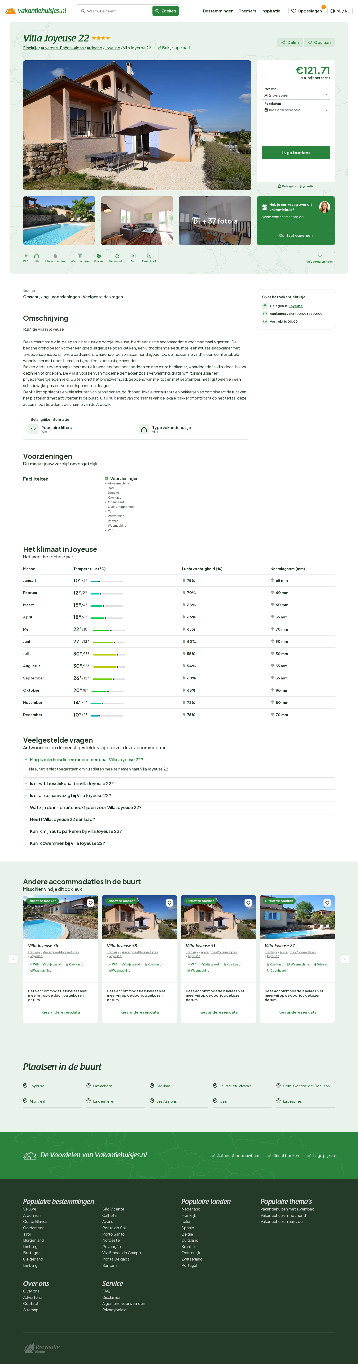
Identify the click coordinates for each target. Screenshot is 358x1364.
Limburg (30, 1246)
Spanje (187, 1227)
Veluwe (29, 1208)
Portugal (189, 1265)
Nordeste (111, 1240)
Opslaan (322, 42)
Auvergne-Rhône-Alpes (62, 47)
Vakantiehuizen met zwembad (287, 1208)
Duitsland (189, 1240)
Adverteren (33, 1297)
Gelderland (33, 1258)
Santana (110, 1265)
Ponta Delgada (116, 1258)
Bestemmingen (218, 10)
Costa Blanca (35, 1221)
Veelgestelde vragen (103, 296)
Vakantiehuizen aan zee (282, 1221)
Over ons (31, 1290)
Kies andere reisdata (61, 1011)
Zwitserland (192, 1258)
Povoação (111, 1246)
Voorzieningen (66, 296)
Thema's (247, 10)
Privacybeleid (114, 1309)
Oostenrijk (190, 1252)
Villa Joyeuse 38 (122, 946)
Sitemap (30, 1309)
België (187, 1234)
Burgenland (33, 1240)
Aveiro (107, 1221)
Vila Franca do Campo (121, 1252)
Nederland (190, 1208)
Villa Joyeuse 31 (200, 946)
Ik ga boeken (296, 152)
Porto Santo (113, 1234)
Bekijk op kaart (176, 48)
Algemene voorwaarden (123, 1303)
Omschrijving (36, 296)
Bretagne (32, 1252)
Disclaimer (111, 1297)
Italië (185, 1221)
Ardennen (32, 1215)
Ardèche (94, 47)
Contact (30, 1303)
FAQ (106, 1290)
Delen (293, 42)
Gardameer (33, 1227)
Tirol (27, 1234)
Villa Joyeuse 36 (43, 946)
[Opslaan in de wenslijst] (90, 903)
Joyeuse (112, 47)
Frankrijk (30, 47)
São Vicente (113, 1208)
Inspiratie (271, 10)
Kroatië (188, 1246)
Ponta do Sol (114, 1227)
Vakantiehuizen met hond (283, 1215)
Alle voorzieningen (320, 261)
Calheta (109, 1215)
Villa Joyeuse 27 (280, 946)
